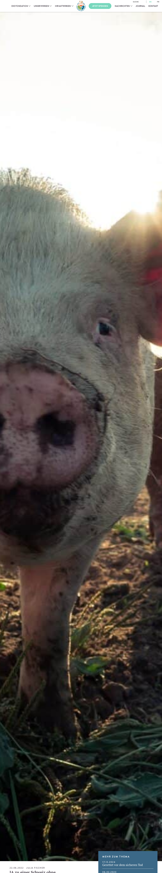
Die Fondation (19, 6)
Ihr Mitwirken (63, 6)
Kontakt (153, 6)
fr (158, 1)
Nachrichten (122, 6)
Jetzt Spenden (100, 6)
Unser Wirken (41, 6)
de (150, 1)
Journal (140, 6)
